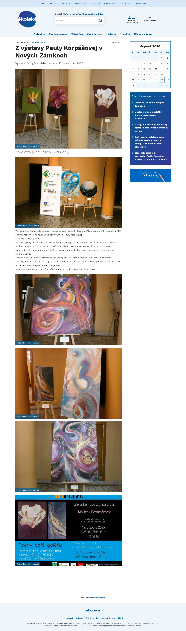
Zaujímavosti (94, 34)
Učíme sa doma (143, 34)
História (111, 34)
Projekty (125, 34)
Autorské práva (108, 618)
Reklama (90, 618)
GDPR (120, 618)
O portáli (69, 618)
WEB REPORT (110, 3)
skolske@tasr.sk (98, 598)
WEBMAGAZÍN (80, 3)
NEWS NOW (141, 3)
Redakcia (79, 618)
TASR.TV (66, 3)
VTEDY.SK (95, 3)
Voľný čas (77, 34)
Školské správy (58, 34)
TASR (41, 3)
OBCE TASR (126, 3)
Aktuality (39, 34)
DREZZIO (87, 626)
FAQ (98, 618)
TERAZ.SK (53, 3)
